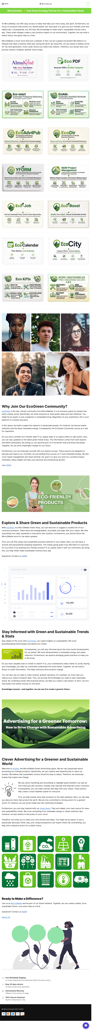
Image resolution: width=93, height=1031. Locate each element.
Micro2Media (16, 903)
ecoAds (16, 768)
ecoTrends (31, 641)
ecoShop (10, 527)
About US (6, 917)
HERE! (8, 465)
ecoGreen (6, 411)
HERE (24, 556)
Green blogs (45, 808)
